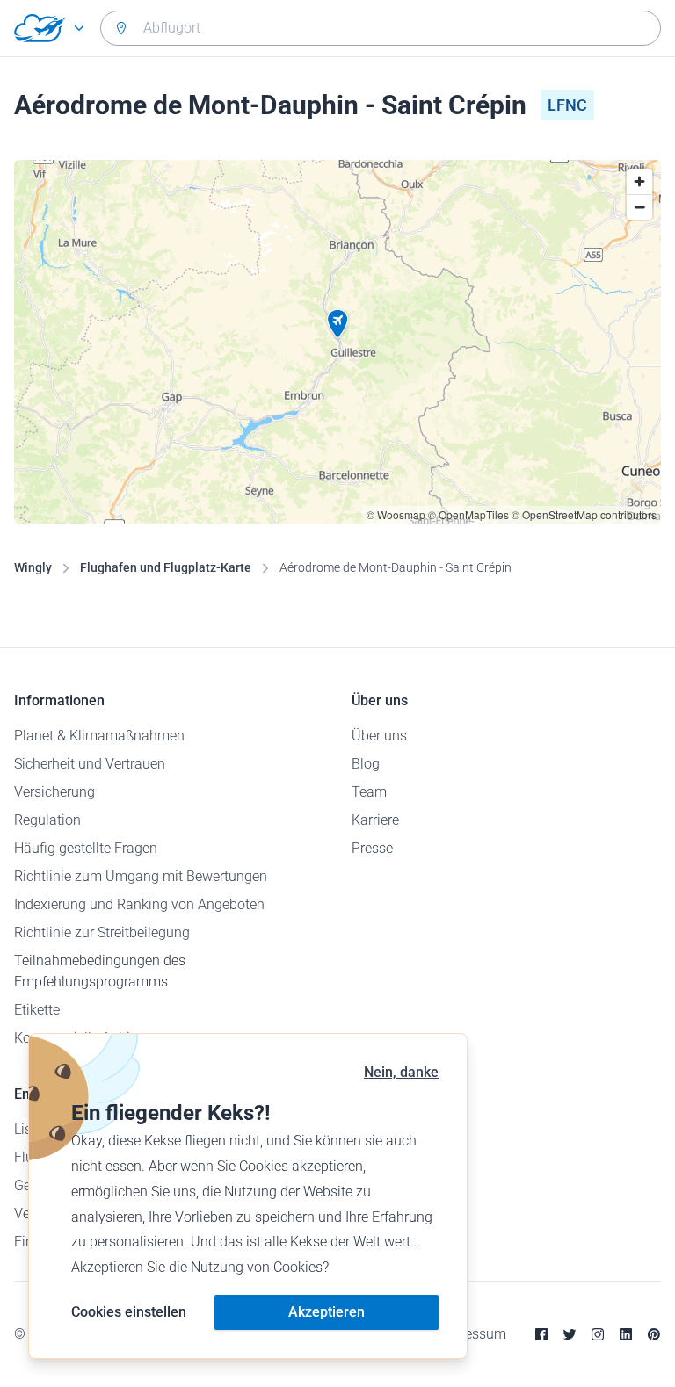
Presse (372, 848)
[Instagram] (598, 1334)
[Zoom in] (639, 181)
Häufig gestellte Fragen (85, 848)
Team (369, 792)
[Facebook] (541, 1334)
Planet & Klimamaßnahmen (99, 735)
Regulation (47, 820)
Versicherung (54, 792)
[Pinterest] (654, 1334)
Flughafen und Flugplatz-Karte (165, 567)
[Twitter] (569, 1334)
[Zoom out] (639, 207)
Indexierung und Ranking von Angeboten (139, 904)
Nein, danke (401, 1072)
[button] (337, 324)
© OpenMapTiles (468, 514)
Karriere (375, 820)
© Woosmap (396, 514)
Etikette (37, 1009)
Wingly (33, 567)
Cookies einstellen (128, 1312)
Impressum (471, 1334)
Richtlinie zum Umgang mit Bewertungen (140, 876)
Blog (366, 763)
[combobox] (380, 28)
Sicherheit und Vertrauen (89, 763)
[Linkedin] (626, 1334)
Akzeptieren (326, 1312)
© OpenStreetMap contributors (584, 514)
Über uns (379, 735)
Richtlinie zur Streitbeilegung (102, 932)
